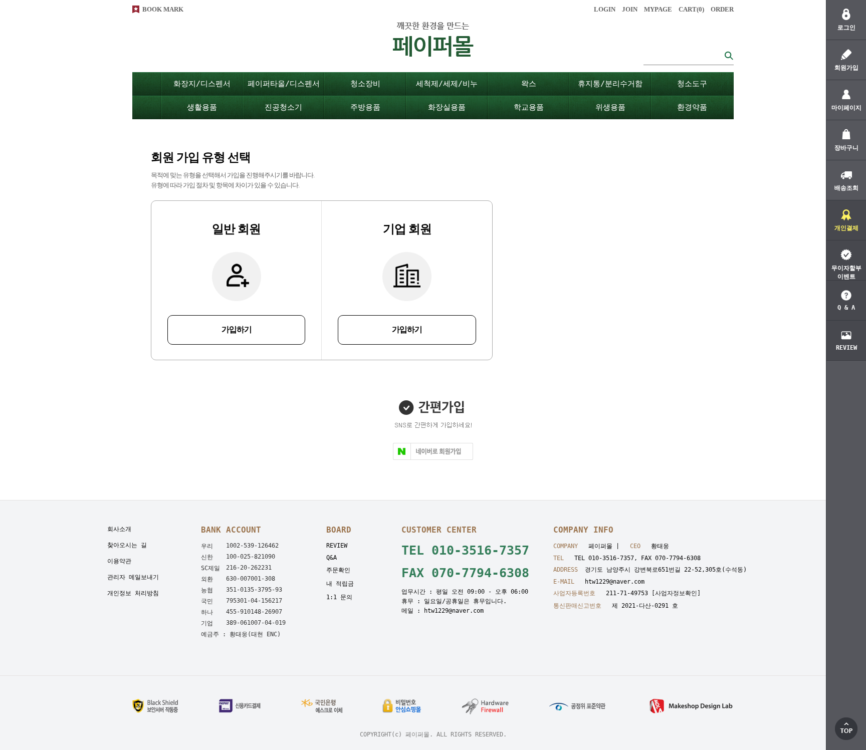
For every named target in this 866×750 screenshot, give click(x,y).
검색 (729, 55)
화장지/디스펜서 (202, 83)
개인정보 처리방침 (133, 593)
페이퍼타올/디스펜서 (284, 83)
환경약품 (692, 107)
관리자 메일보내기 (133, 577)
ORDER (722, 9)
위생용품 (610, 107)
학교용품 (529, 107)
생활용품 (202, 107)
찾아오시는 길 (127, 545)
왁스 (528, 83)
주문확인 (338, 570)
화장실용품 (447, 107)
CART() (691, 9)
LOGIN (604, 9)
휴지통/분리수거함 (610, 83)
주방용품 (365, 107)
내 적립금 (340, 583)
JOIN (629, 9)
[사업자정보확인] (676, 593)
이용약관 (119, 561)
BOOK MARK (162, 9)
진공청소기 (283, 107)
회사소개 (119, 529)
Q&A (331, 557)
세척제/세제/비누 (447, 83)
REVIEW (336, 545)
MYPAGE (658, 9)
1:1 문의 (339, 597)
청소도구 (692, 83)
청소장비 (365, 83)
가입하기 (237, 329)
